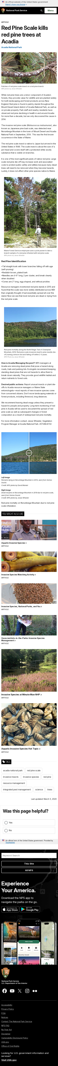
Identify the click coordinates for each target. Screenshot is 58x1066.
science (39, 789)
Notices (4, 1017)
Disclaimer (5, 1034)
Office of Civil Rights (10, 1046)
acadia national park (13, 770)
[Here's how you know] (29, 3)
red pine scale (33, 770)
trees (49, 789)
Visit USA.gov (9, 1060)
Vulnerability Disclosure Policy (14, 1038)
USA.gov (5, 1042)
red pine (47, 776)
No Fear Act (6, 1029)
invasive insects (10, 776)
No (10, 830)
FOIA (3, 1013)
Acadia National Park (11, 47)
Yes (10, 822)
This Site (29, 863)
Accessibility (6, 1005)
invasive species (31, 776)
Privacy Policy (7, 1009)
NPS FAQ (5, 1025)
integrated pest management (17, 789)
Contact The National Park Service (16, 1021)
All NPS (29, 870)
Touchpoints (10, 842)
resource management (14, 783)
